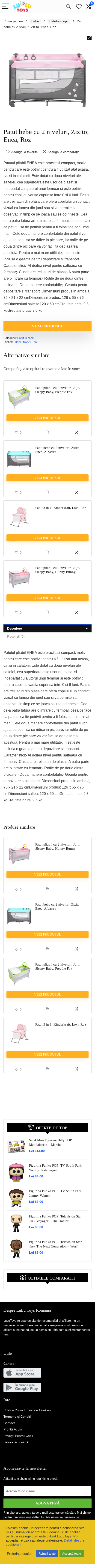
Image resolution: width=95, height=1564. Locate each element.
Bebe (35, 21)
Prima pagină (13, 21)
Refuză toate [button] (47, 1553)
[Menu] (5, 6)
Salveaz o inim (15, 1442)
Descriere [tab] (14, 628)
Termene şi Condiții (17, 1416)
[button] (89, 38)
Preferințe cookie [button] (19, 1554)
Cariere (8, 1363)
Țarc (35, 342)
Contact (9, 1423)
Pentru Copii (18, 1436)
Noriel (27, 342)
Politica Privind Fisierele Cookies (27, 1410)
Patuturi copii (58, 21)
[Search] (68, 6)
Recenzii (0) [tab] (16, 636)
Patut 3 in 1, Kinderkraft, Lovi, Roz (60, 508)
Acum (12, 1429)
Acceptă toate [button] (71, 1553)
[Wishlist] (79, 6)
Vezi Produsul (47, 326)
